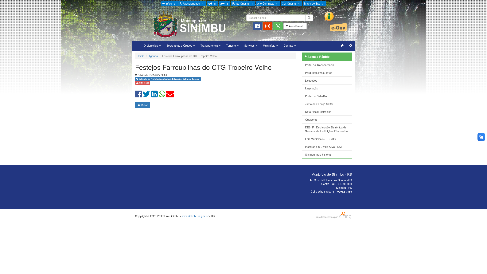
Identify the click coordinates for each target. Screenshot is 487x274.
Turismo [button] (231, 45)
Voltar (144, 105)
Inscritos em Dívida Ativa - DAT (323, 147)
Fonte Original (242, 3)
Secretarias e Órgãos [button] (179, 45)
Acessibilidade (192, 3)
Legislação (311, 88)
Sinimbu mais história (318, 154)
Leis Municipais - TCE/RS (320, 139)
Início (170, 3)
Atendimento (296, 26)
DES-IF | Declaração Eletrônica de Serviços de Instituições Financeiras (326, 129)
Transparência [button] (210, 45)
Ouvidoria (311, 119)
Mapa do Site (313, 3)
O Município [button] (151, 45)
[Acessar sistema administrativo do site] (350, 45)
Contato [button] (289, 45)
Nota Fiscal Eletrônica (318, 112)
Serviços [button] (249, 45)
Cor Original (291, 3)
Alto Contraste (267, 3)
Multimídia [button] (269, 45)
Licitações (311, 80)
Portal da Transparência (319, 65)
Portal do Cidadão (316, 96)
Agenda (153, 56)
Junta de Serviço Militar (319, 104)
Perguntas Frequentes (318, 73)
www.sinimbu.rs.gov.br (195, 216)
